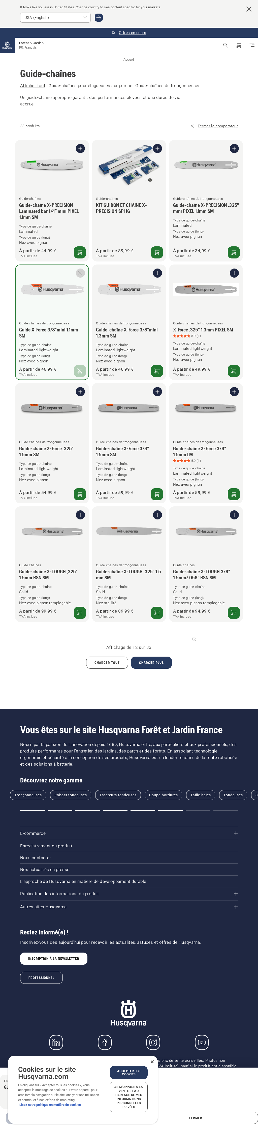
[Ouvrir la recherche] (226, 45)
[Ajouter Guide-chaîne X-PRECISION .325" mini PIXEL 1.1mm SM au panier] (234, 252)
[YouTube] (201, 1042)
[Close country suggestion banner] (249, 9)
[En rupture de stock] (80, 371)
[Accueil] (7, 45)
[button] (32, 810)
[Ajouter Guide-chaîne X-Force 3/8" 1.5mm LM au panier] (234, 494)
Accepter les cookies (128, 1072)
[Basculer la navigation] (252, 45)
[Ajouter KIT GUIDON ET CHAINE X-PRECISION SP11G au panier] (157, 252)
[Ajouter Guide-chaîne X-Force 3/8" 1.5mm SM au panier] (157, 494)
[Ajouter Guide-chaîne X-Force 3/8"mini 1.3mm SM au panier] (157, 371)
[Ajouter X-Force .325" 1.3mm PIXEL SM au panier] (234, 371)
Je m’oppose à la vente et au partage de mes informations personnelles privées (128, 1097)
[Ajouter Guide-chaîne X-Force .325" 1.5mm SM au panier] (80, 494)
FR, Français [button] (28, 47)
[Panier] (239, 45)
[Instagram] (153, 1042)
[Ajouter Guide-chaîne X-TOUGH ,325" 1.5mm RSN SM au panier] (80, 613)
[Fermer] (152, 1062)
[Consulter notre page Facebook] (104, 1042)
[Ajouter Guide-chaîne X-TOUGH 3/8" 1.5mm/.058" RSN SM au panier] (234, 613)
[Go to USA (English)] (99, 18)
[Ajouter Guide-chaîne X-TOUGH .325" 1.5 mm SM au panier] (157, 613)
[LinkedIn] (56, 1042)
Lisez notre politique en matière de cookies (50, 1105)
